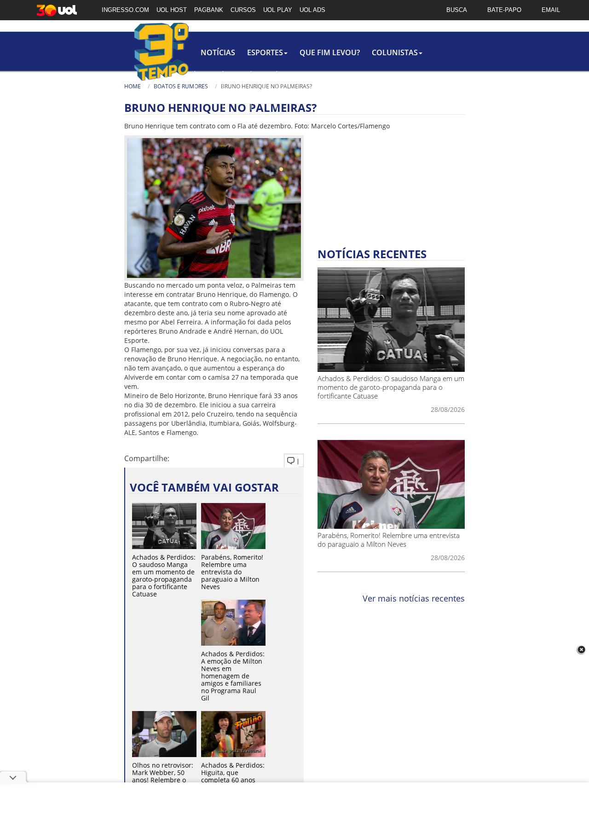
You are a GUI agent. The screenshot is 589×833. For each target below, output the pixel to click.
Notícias (218, 52)
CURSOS (243, 9)
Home (132, 86)
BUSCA (456, 9)
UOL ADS (312, 9)
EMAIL (551, 9)
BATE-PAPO (504, 9)
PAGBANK (208, 9)
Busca (291, 96)
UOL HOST (171, 9)
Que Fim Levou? (330, 52)
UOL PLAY (277, 9)
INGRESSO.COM (125, 9)
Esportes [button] (265, 52)
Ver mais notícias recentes (414, 598)
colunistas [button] (395, 52)
